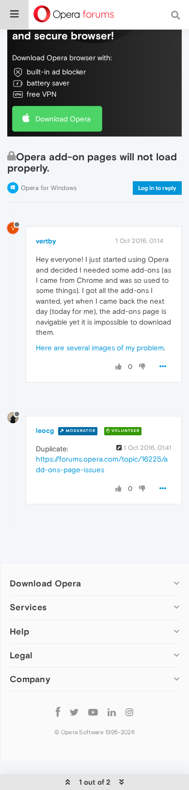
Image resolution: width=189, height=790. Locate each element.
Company (30, 679)
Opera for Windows (49, 187)
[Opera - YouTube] (93, 712)
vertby (46, 241)
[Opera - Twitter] (74, 712)
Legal (21, 655)
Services (28, 607)
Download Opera (63, 119)
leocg (45, 430)
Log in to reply (157, 188)
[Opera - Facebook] (58, 712)
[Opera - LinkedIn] (112, 712)
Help (19, 631)
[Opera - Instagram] (129, 712)
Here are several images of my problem (100, 347)
